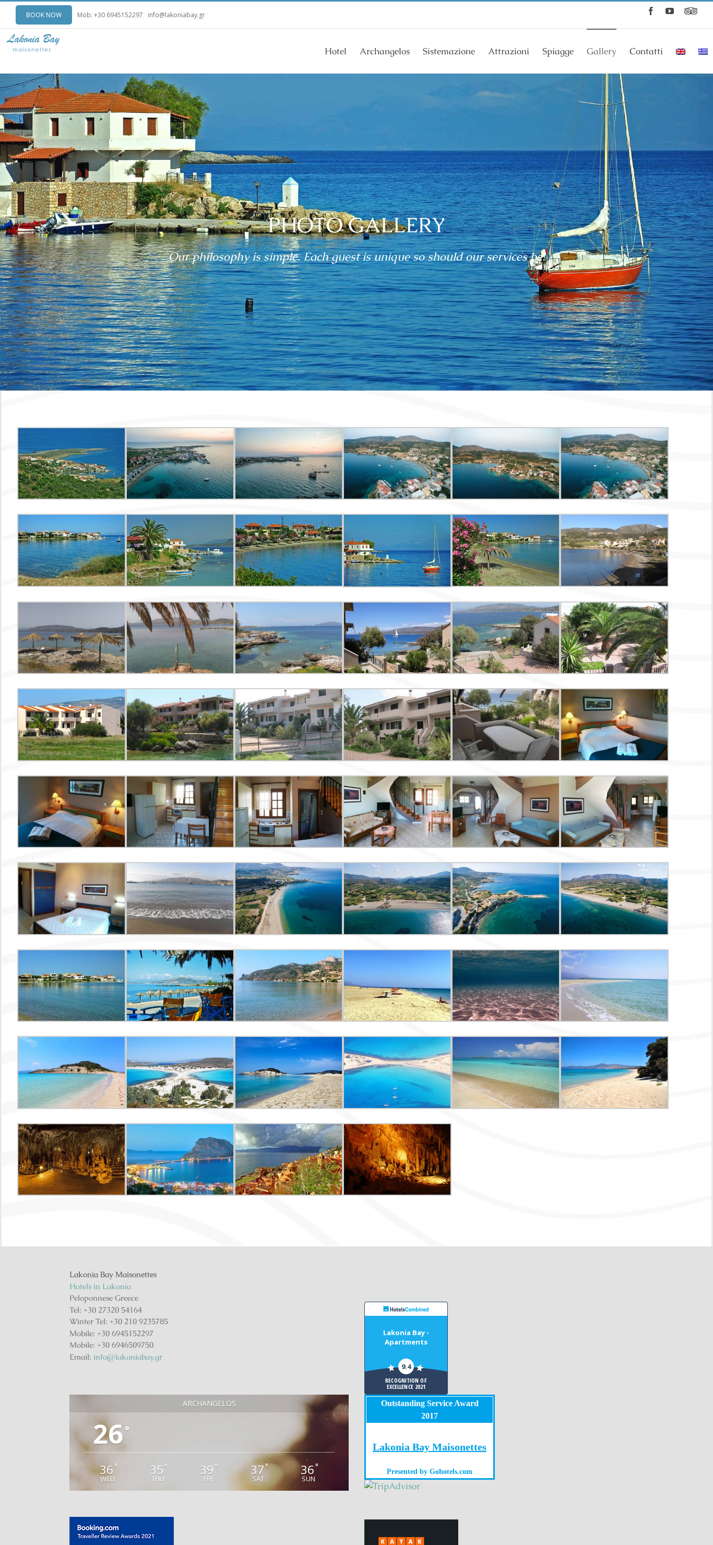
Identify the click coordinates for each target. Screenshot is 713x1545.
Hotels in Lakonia (100, 1286)
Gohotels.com (449, 1472)
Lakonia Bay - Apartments (406, 1337)
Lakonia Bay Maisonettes (429, 1447)
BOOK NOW (44, 14)
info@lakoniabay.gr (176, 14)
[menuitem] (342, 51)
